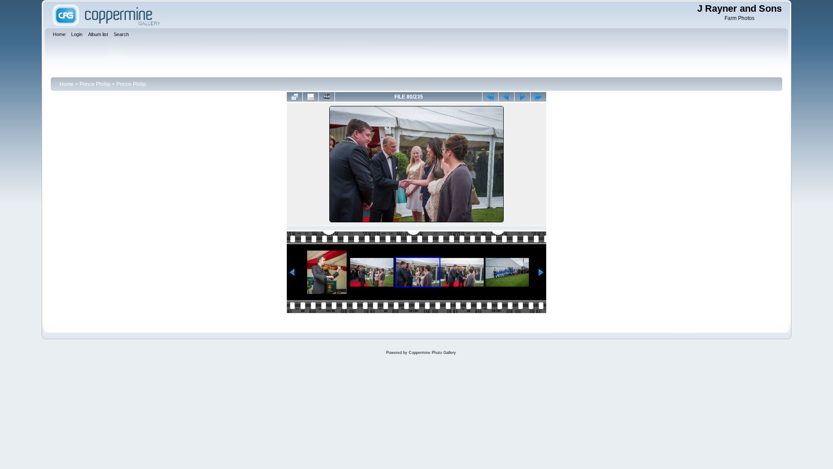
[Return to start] (490, 97)
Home (66, 84)
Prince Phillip (95, 84)
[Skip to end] (538, 97)
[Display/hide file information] (310, 97)
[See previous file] (506, 97)
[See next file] (522, 97)
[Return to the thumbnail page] (294, 97)
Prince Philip (131, 84)
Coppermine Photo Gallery (432, 352)
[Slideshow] (327, 97)
